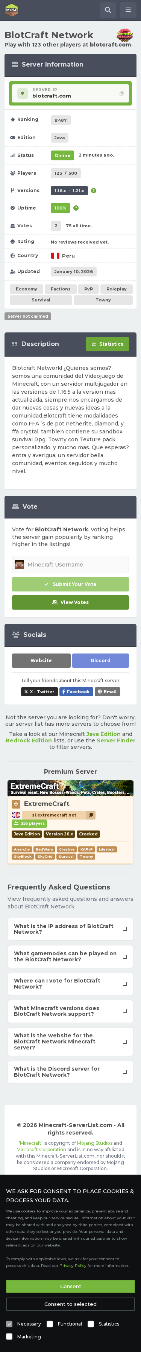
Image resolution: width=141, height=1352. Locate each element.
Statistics (109, 1324)
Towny (103, 300)
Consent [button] (70, 1286)
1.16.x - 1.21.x (69, 190)
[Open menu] (128, 10)
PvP (88, 289)
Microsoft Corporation (41, 1149)
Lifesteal (107, 849)
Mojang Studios (94, 1143)
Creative (66, 849)
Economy (26, 289)
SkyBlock (23, 856)
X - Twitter (42, 691)
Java (60, 137)
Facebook (78, 691)
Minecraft (30, 1143)
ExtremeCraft (47, 803)
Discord (101, 660)
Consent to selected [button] (70, 1304)
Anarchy (22, 849)
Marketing (29, 1337)
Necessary (29, 1324)
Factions (61, 289)
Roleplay (116, 289)
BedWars (44, 849)
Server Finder (116, 740)
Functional (70, 1324)
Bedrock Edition (29, 740)
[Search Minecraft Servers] (108, 10)
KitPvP (86, 849)
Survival (41, 300)
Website (41, 660)
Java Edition (103, 734)
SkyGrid (45, 856)
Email (110, 691)
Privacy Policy (72, 1265)
